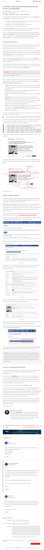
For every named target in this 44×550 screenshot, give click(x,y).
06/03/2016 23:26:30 (12, 443)
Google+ (17, 14)
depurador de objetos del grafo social (28, 215)
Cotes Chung (37, 547)
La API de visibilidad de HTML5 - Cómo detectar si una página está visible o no (31, 426)
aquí (26, 385)
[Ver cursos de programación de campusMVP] (22, 432)
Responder (7, 456)
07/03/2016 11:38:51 (12, 464)
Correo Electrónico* (7, 523)
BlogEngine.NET (18, 547)
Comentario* (8, 526)
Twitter (21, 14)
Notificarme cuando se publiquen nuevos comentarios (24, 536)
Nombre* (9, 520)
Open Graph (6, 71)
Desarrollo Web (7, 12)
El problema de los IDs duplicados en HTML (12, 426)
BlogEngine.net (12, 14)
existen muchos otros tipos (19, 106)
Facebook (6, 14)
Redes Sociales (13, 12)
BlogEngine (15, 376)
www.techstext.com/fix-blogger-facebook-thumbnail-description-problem (18, 480)
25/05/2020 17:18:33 (12, 497)
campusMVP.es (19, 412)
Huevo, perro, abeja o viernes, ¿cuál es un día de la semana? (13, 541)
